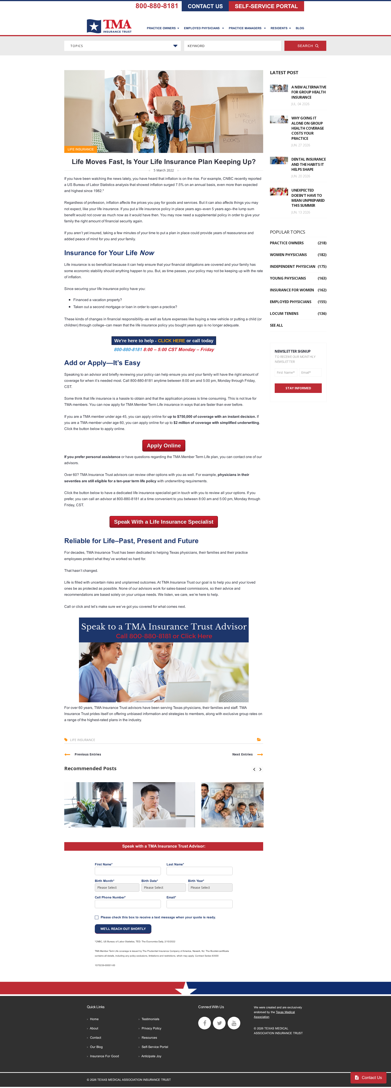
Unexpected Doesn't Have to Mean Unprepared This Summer (308, 198)
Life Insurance (81, 149)
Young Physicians (298, 278)
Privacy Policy (151, 1028)
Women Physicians (298, 254)
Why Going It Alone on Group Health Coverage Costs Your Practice (307, 128)
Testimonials (150, 1019)
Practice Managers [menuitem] (245, 28)
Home (94, 1019)
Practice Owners (298, 242)
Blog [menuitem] (300, 28)
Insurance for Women (298, 289)
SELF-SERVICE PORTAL (266, 6)
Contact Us (371, 1077)
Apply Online (164, 445)
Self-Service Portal (155, 1047)
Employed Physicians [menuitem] (202, 28)
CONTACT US (205, 6)
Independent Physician (298, 266)
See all (276, 325)
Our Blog (96, 1047)
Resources (149, 1037)
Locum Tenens (298, 313)
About (94, 1028)
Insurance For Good (104, 1056)
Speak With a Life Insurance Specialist (163, 522)
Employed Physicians (298, 301)
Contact (95, 1037)
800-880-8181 (157, 6)
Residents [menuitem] (279, 28)
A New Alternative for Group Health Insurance (308, 92)
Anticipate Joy (151, 1056)
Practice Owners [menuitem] (161, 28)
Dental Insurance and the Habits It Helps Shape (308, 164)
